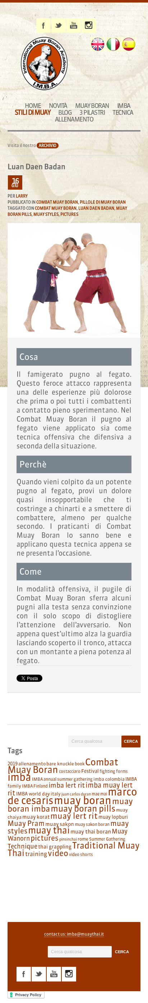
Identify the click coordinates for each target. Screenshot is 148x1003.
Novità (58, 105)
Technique (22, 846)
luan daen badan (96, 208)
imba (19, 777)
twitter (58, 25)
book (79, 763)
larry (22, 196)
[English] (98, 44)
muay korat (36, 817)
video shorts (81, 854)
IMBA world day (33, 794)
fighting (107, 771)
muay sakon (59, 824)
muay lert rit (74, 816)
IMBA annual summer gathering (62, 779)
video (58, 853)
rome (83, 839)
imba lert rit (66, 785)
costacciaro (69, 771)
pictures (69, 214)
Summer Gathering (107, 839)
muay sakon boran (92, 824)
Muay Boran (92, 105)
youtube (73, 25)
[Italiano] (113, 44)
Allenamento (74, 119)
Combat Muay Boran (57, 202)
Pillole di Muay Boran (103, 202)
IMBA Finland (35, 786)
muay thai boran (90, 831)
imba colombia (109, 779)
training (36, 853)
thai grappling (54, 846)
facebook (43, 25)
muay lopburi (113, 817)
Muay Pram (26, 823)
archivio (47, 145)
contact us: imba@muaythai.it (74, 934)
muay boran (82, 800)
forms (122, 771)
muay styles (46, 214)
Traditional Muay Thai (73, 849)
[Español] (128, 44)
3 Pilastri (92, 112)
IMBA (123, 105)
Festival (90, 771)
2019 (13, 763)
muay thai (49, 830)
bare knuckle (60, 763)
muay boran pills (83, 808)
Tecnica (122, 112)
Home (33, 105)
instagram (89, 25)
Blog (64, 112)
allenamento (32, 763)
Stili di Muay (33, 112)
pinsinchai (68, 839)
